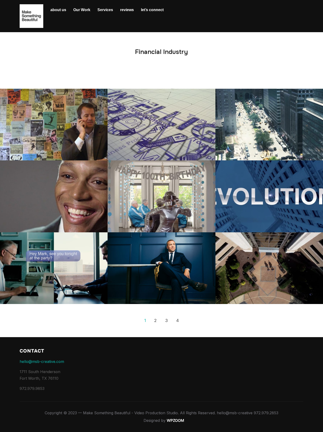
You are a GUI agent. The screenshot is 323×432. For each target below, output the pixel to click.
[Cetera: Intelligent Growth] (161, 125)
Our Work (81, 10)
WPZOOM (175, 420)
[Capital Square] (269, 268)
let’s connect (152, 10)
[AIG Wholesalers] (54, 125)
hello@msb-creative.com (42, 361)
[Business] (161, 268)
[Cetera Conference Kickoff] (269, 196)
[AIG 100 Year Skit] (161, 196)
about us (58, 10)
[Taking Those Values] (54, 196)
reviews (127, 10)
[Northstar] (269, 125)
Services (105, 10)
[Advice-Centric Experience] (54, 268)
